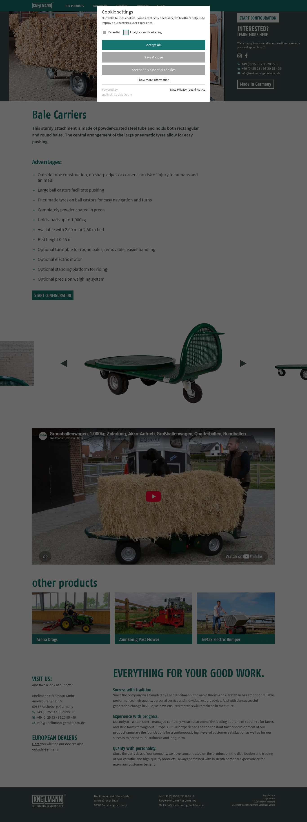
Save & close (153, 57)
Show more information (153, 80)
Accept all (153, 44)
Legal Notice (197, 89)
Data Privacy (178, 89)
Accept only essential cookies (154, 69)
